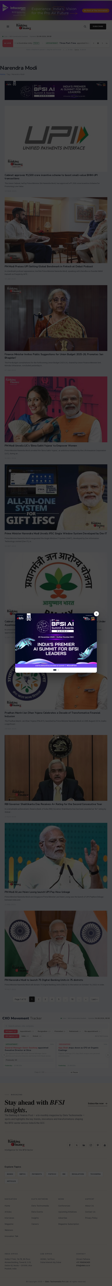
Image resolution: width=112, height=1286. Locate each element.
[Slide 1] (54, 670)
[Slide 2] (58, 670)
